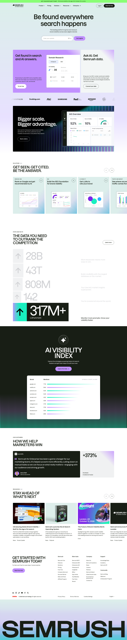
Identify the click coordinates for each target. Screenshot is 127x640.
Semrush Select (90, 572)
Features (60, 562)
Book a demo (23, 139)
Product (41, 5)
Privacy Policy (61, 596)
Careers (88, 567)
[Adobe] (14, 596)
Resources (66, 5)
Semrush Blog (104, 574)
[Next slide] (112, 170)
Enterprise (76, 5)
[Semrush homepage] (17, 5)
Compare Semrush (63, 572)
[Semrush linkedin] (13, 592)
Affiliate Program (62, 579)
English (111, 596)
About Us (88, 560)
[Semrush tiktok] (19, 592)
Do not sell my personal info (90, 577)
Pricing (49, 5)
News (87, 565)
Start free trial (19, 570)
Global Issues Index (91, 574)
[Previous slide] (106, 170)
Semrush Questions (91, 562)
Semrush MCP (76, 560)
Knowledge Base (104, 560)
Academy (103, 562)
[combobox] (56, 38)
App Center (75, 574)
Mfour (73, 572)
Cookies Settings (88, 596)
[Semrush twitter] (27, 592)
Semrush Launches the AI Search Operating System (57, 528)
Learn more (108, 242)
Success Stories (62, 574)
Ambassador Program (106, 578)
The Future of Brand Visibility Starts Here (91, 528)
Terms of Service (74, 596)
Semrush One (61, 560)
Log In (99, 5)
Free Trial (60, 569)
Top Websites (75, 576)
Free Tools (74, 579)
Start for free (109, 5)
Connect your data (91, 86)
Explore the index (62, 368)
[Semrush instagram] (16, 592)
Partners (88, 569)
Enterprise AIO (76, 565)
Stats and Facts (62, 576)
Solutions (56, 5)
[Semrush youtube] (22, 592)
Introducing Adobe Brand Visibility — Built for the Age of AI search (26, 528)
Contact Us (89, 580)
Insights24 (74, 569)
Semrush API (103, 565)
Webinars (102, 576)
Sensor (74, 581)
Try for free (21, 86)
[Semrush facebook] (24, 592)
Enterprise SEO (76, 562)
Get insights (79, 38)
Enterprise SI (75, 567)
